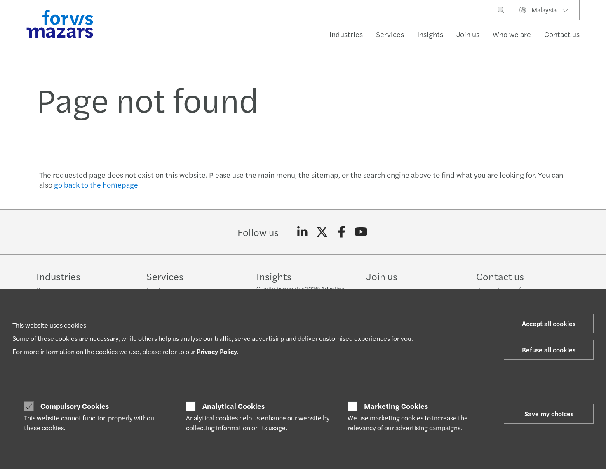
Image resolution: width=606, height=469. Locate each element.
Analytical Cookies (233, 406)
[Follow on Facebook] (341, 232)
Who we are (512, 34)
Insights (430, 34)
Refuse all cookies (548, 349)
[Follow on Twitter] (322, 232)
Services (390, 34)
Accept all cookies (548, 323)
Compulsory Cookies (74, 406)
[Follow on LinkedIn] (302, 232)
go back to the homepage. (97, 184)
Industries (346, 34)
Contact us (562, 34)
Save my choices (548, 413)
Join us (467, 34)
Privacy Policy (217, 351)
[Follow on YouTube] (361, 232)
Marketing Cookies (396, 406)
